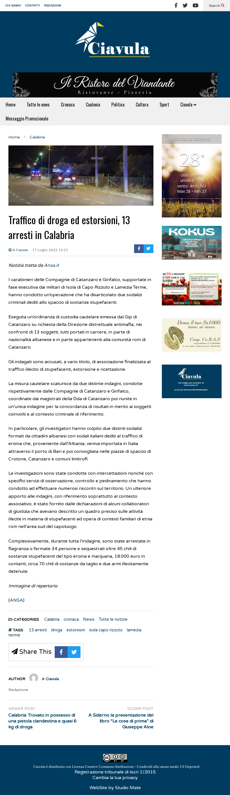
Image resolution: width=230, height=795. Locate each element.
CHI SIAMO (13, 5)
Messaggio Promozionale (27, 118)
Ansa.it (51, 265)
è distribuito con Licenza (116, 766)
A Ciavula (20, 250)
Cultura (142, 104)
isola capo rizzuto (106, 629)
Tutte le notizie (113, 619)
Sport (164, 104)
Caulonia (93, 104)
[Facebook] (176, 5)
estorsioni (75, 629)
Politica (118, 104)
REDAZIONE (52, 5)
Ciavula (187, 104)
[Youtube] (195, 5)
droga (56, 629)
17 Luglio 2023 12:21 (50, 250)
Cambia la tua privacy (115, 777)
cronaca (71, 619)
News (89, 619)
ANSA (16, 600)
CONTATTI (32, 5)
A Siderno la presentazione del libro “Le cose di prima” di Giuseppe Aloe (120, 721)
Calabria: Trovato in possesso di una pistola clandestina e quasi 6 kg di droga (42, 721)
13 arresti (38, 629)
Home (10, 104)
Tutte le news (38, 104)
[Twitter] (185, 5)
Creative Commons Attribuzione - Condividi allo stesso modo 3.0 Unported (142, 766)
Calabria (51, 619)
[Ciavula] (115, 42)
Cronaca (68, 104)
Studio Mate (128, 788)
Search (215, 6)
